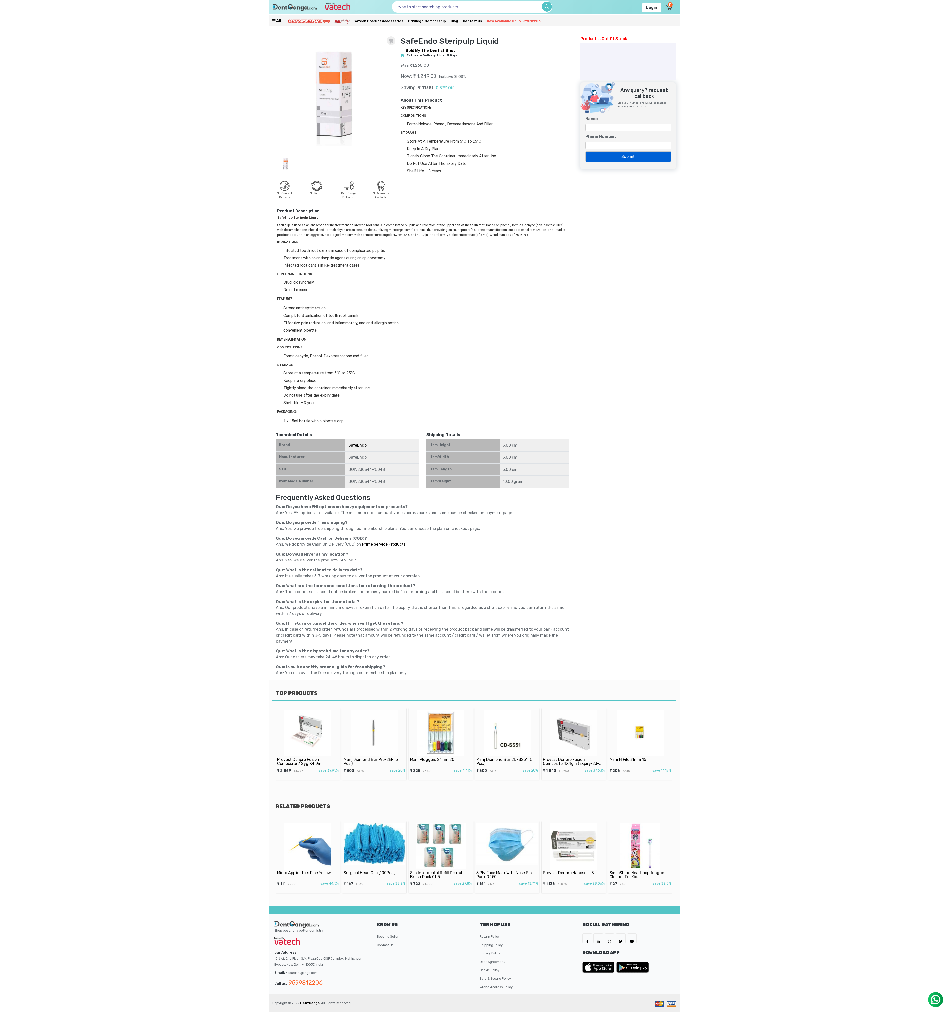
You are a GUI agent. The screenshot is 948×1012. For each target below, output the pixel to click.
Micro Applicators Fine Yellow (304, 872)
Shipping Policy (491, 945)
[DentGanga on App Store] (599, 967)
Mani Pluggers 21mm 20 (432, 759)
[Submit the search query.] (547, 7)
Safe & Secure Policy (495, 978)
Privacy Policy (490, 953)
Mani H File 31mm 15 (628, 759)
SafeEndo (357, 445)
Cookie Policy (489, 970)
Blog (454, 21)
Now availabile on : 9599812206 (514, 21)
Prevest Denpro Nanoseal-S (568, 872)
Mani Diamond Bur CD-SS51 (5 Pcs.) (504, 761)
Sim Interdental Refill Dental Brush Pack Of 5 (436, 874)
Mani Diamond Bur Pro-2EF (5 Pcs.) (371, 761)
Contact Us (472, 21)
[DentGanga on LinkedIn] (598, 938)
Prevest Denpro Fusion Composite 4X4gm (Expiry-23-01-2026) (571, 763)
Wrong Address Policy (496, 987)
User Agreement (492, 962)
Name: (591, 118)
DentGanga (310, 1003)
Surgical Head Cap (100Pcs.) (369, 872)
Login (651, 7)
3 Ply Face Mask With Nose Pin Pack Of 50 (504, 874)
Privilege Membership (427, 21)
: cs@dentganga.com (301, 973)
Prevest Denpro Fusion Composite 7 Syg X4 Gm (299, 761)
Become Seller (388, 936)
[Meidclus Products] (342, 21)
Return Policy (490, 936)
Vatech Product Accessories (378, 21)
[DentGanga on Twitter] (621, 938)
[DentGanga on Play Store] (632, 967)
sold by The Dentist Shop (431, 50)
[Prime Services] (309, 21)
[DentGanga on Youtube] (632, 938)
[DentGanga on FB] (587, 938)
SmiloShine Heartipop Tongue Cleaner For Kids (637, 874)
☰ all (276, 20)
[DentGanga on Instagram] (609, 938)
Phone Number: (600, 136)
